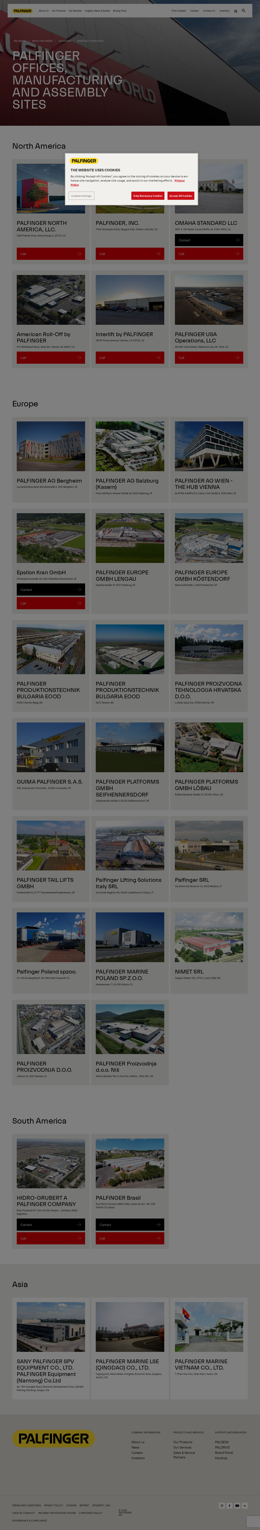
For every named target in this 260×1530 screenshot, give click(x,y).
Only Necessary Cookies (147, 195)
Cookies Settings (81, 195)
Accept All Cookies (181, 195)
